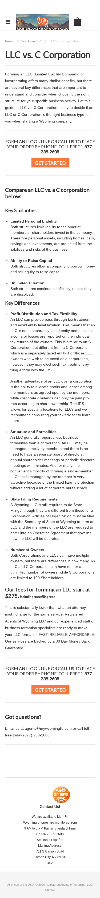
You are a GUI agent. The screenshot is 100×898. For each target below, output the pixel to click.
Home (9, 41)
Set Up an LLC (31, 41)
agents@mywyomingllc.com (48, 728)
